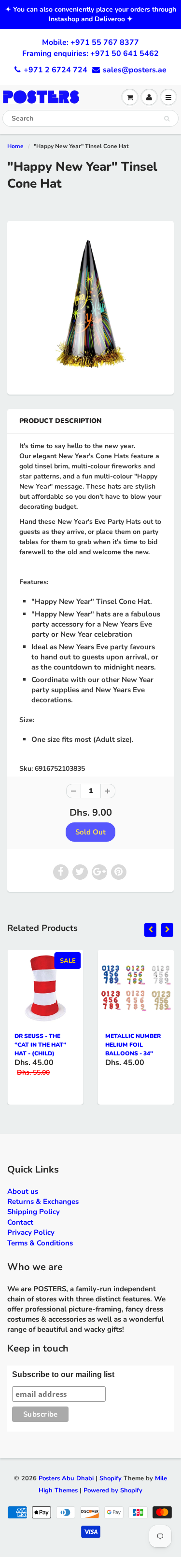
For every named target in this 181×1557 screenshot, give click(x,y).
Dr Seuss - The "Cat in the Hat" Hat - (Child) (40, 1044)
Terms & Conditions (40, 1243)
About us (22, 1191)
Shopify (110, 1478)
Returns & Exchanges (43, 1201)
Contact (20, 1222)
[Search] (167, 118)
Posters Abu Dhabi (66, 1478)
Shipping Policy (33, 1211)
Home (15, 146)
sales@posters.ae (135, 70)
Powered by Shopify (113, 1490)
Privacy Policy (31, 1232)
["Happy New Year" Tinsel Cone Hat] (90, 306)
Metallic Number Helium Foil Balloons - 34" (133, 1044)
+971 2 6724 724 (55, 70)
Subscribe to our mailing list (63, 1374)
